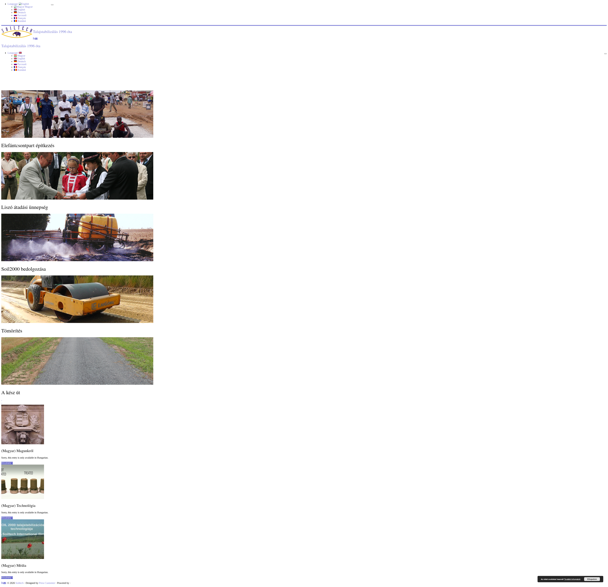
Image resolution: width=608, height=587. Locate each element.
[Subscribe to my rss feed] (34, 38)
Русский (21, 15)
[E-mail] (36, 38)
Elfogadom (592, 579)
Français (21, 18)
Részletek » (7, 463)
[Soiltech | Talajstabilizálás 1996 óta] (17, 37)
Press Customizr (47, 583)
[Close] (52, 4)
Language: (13, 4)
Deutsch (21, 12)
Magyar (28, 6)
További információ (572, 579)
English (21, 9)
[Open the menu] (605, 53)
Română (21, 21)
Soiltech (20, 583)
